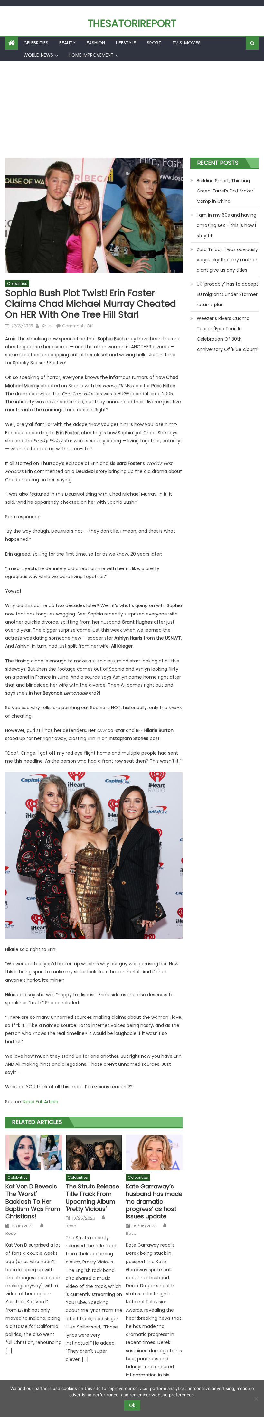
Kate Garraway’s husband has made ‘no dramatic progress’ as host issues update (154, 1201)
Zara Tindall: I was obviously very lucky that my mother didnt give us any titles (227, 259)
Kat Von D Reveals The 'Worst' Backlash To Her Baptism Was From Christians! (32, 1201)
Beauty (67, 43)
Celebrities (36, 43)
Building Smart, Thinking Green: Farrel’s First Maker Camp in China (225, 190)
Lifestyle (126, 43)
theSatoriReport (132, 23)
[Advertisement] (132, 109)
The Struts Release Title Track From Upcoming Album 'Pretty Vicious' (92, 1198)
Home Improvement (91, 55)
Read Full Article (40, 1101)
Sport (154, 43)
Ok (132, 1405)
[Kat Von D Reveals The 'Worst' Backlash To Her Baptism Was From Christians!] (33, 1152)
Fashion (96, 43)
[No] (256, 1398)
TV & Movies (186, 43)
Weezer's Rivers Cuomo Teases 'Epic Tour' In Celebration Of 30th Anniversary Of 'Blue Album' (227, 333)
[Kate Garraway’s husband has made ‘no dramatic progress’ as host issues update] (154, 1152)
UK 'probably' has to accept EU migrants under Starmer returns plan (227, 294)
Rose (47, 326)
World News (38, 55)
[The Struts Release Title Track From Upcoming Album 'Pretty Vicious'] (94, 1152)
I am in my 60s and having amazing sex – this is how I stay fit (226, 225)
